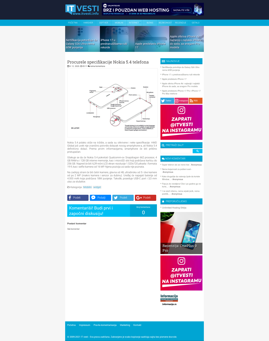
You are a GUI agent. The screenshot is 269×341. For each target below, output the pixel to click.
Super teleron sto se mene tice (175, 164)
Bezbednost (165, 22)
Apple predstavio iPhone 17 (174, 79)
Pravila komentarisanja (105, 324)
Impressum (84, 324)
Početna (72, 22)
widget (97, 187)
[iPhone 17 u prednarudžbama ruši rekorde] (117, 50)
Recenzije (180, 22)
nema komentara (97, 66)
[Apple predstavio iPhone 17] (151, 50)
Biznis (150, 22)
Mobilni (119, 22)
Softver (103, 22)
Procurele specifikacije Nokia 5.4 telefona (108, 62)
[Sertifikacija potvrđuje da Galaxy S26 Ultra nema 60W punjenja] (82, 50)
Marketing (125, 324)
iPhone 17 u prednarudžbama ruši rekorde (181, 74)
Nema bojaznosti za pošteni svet (176, 169)
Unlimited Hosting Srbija (174, 207)
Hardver (88, 22)
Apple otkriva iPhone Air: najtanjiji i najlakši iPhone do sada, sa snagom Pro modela (181, 85)
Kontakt (137, 324)
